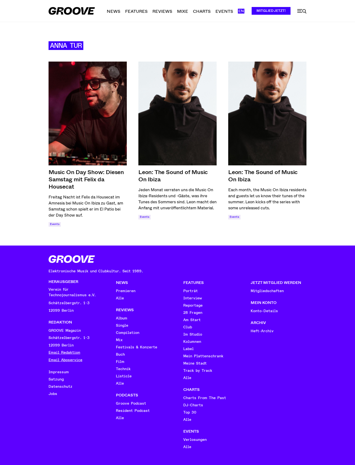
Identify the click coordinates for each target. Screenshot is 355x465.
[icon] (301, 11)
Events (54, 224)
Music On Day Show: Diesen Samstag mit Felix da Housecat (86, 179)
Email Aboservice (65, 360)
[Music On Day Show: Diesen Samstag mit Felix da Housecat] (88, 113)
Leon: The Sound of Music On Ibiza (173, 175)
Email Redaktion (64, 352)
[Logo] (72, 11)
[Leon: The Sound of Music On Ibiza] (177, 113)
